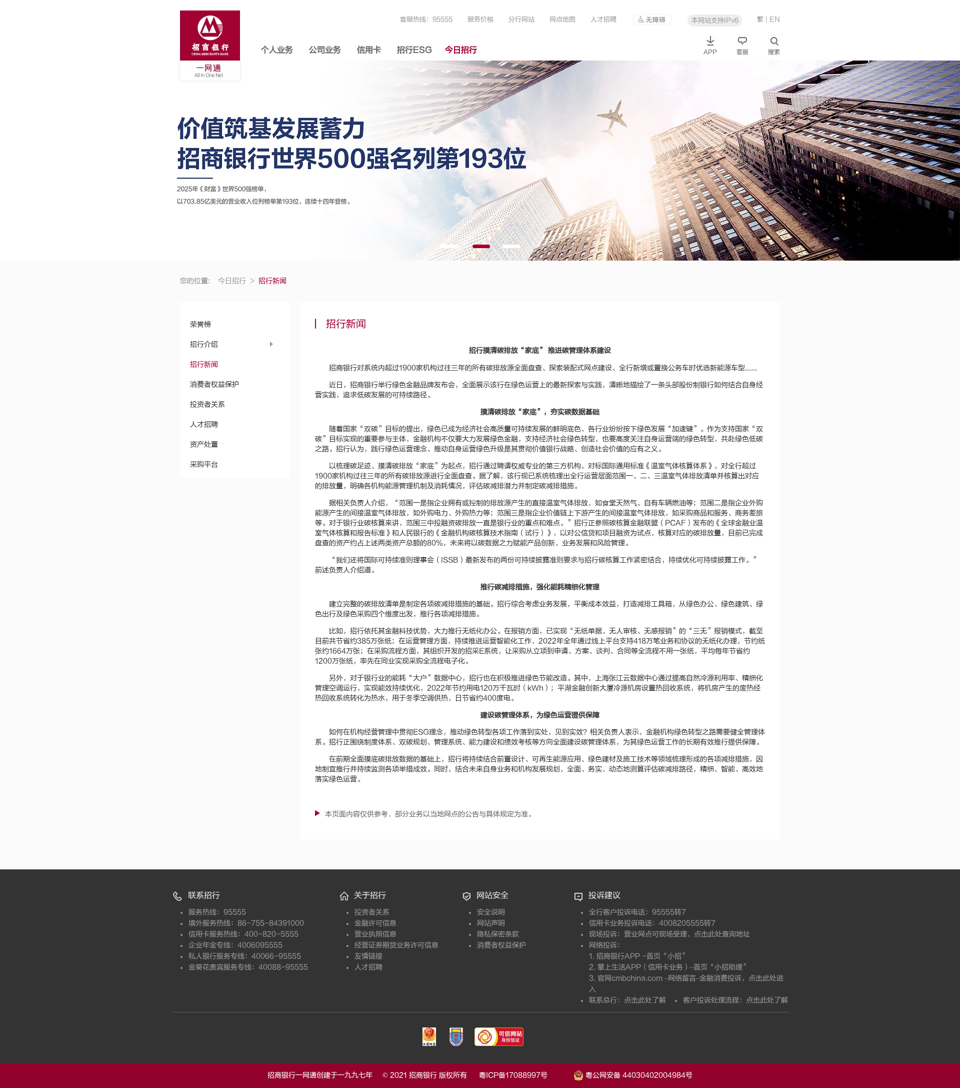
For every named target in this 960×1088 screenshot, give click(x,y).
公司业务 (325, 50)
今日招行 (461, 50)
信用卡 (369, 50)
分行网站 (521, 19)
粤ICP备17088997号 (525, 1075)
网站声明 (491, 923)
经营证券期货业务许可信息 (396, 945)
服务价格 (481, 19)
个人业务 (277, 50)
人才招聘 (603, 19)
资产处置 (204, 444)
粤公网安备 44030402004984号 (638, 1074)
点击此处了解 (645, 1000)
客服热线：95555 (426, 19)
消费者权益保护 (214, 384)
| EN (773, 19)
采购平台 (204, 464)
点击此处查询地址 (722, 934)
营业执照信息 (375, 934)
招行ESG (414, 50)
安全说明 (491, 912)
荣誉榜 (200, 324)
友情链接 (368, 956)
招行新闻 (204, 364)
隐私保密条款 (498, 934)
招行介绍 (204, 344)
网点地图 (563, 19)
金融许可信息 (375, 923)
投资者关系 (207, 404)
